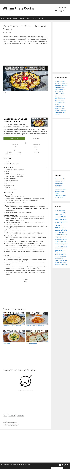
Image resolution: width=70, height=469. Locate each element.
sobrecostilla (57, 264)
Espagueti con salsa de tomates (35, 325)
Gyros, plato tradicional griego (11, 425)
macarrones (7, 422)
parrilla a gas (60, 251)
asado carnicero (58, 212)
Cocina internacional (60, 189)
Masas (5, 421)
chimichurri (62, 227)
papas (59, 248)
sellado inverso (63, 262)
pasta (11, 422)
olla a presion (62, 247)
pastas (15, 422)
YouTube (22, 18)
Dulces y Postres (59, 191)
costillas (65, 239)
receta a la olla (59, 256)
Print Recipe (15, 138)
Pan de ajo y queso (31, 343)
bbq (64, 212)
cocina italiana (62, 236)
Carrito (34, 18)
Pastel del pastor (60, 87)
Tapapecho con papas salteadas (11, 424)
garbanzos (57, 241)
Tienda (28, 18)
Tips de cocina (59, 197)
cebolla (57, 228)
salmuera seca (59, 258)
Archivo (15, 18)
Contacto (41, 18)
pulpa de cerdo (62, 254)
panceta (56, 248)
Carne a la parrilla (60, 179)
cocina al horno (60, 232)
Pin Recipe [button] (37, 138)
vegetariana (64, 264)
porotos (57, 254)
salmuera (64, 256)
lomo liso (62, 245)
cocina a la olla (61, 230)
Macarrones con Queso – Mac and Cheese (60, 102)
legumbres (64, 243)
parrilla (62, 248)
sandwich (57, 260)
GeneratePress (26, 464)
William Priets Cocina (18, 8)
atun (62, 212)
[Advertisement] (25, 55)
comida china (58, 237)
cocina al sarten (59, 234)
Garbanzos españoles (61, 85)
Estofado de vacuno (60, 110)
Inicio (2, 18)
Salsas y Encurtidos (60, 195)
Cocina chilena (59, 183)
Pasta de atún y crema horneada (12, 325)
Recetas (9, 18)
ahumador (58, 210)
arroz (63, 210)
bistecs (57, 214)
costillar (60, 239)
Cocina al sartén (59, 181)
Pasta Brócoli (6, 343)
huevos (59, 243)
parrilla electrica (58, 252)
